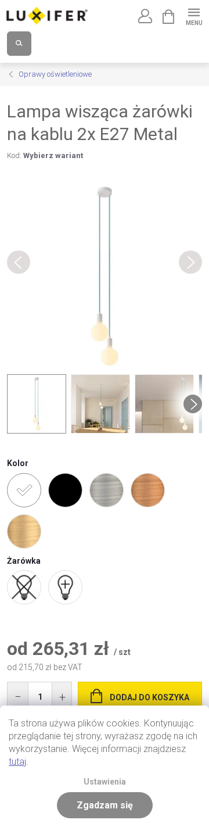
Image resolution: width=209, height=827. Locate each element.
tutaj (17, 761)
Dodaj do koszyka (149, 697)
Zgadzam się (105, 805)
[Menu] (193, 15)
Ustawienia (105, 782)
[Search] (19, 43)
